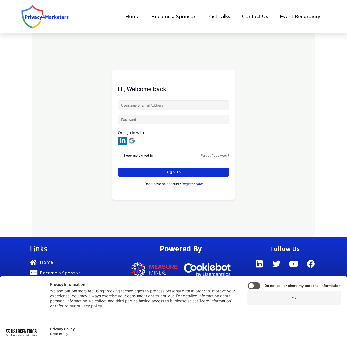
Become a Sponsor (173, 17)
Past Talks (218, 17)
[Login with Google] (132, 141)
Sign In (173, 172)
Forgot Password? (215, 155)
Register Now (192, 184)
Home (132, 17)
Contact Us (255, 17)
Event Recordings (300, 17)
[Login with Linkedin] (122, 141)
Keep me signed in (138, 155)
